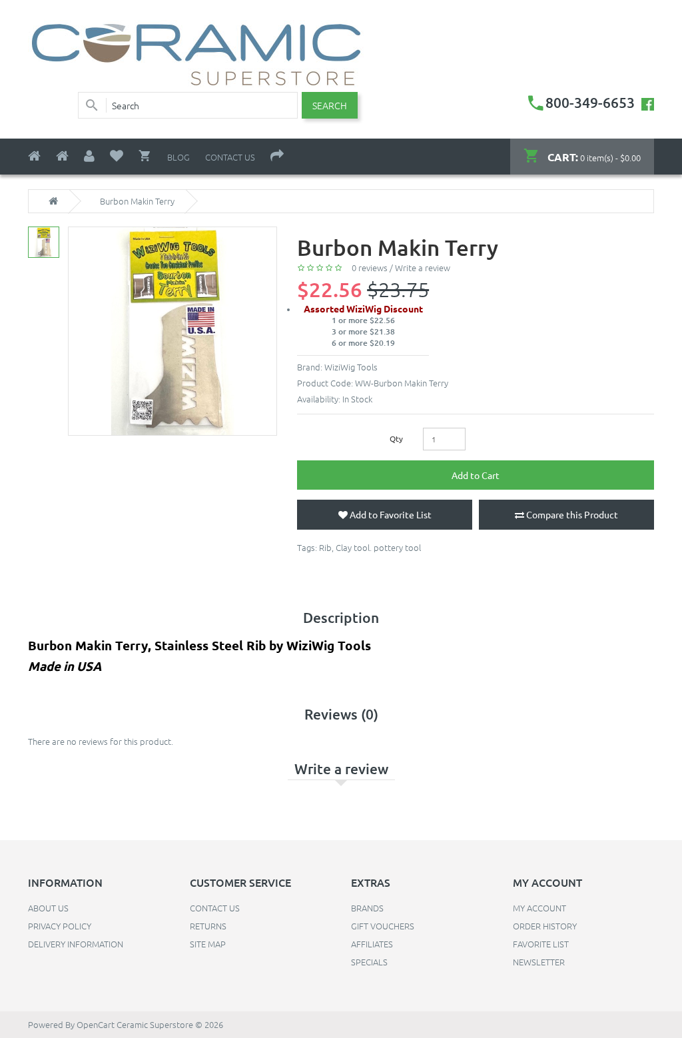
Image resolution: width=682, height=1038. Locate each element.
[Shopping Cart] (145, 156)
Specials (369, 961)
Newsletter (539, 961)
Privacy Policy (59, 925)
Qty (396, 438)
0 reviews (370, 267)
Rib (325, 547)
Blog (178, 157)
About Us (48, 907)
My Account (539, 907)
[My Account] (89, 156)
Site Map (208, 943)
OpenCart (96, 1024)
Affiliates (372, 943)
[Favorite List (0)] (116, 156)
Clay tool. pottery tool (378, 547)
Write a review (422, 267)
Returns (208, 925)
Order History (545, 925)
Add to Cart (476, 475)
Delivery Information (75, 943)
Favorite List (541, 943)
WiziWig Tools (351, 366)
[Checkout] (277, 156)
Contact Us (230, 157)
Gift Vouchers (382, 925)
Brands (367, 907)
